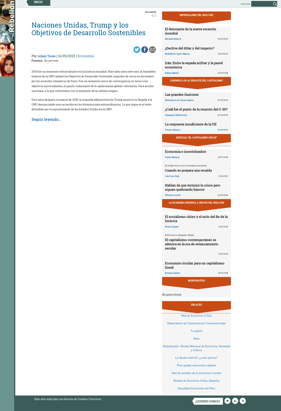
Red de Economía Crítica (196, 315)
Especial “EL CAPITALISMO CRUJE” (196, 137)
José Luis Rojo (172, 176)
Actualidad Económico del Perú (196, 388)
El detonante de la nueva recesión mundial (190, 31)
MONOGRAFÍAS (196, 280)
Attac (196, 338)
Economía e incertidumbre (185, 151)
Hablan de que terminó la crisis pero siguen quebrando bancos (192, 187)
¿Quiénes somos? (207, 401)
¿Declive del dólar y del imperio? (189, 48)
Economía (86, 56)
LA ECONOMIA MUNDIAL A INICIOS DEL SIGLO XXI (196, 202)
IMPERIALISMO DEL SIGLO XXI (196, 14)
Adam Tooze (47, 56)
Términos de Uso (112, 399)
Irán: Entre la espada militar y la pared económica (194, 65)
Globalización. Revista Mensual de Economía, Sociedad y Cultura (196, 348)
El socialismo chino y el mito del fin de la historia (196, 218)
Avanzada (245, 3)
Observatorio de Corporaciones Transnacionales (196, 323)
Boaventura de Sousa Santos (179, 100)
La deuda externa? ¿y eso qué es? (196, 358)
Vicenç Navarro (173, 129)
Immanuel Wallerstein (176, 115)
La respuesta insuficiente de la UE (191, 124)
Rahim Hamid (172, 72)
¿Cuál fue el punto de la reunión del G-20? (196, 109)
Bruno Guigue (172, 226)
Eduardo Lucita (172, 195)
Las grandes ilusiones (182, 94)
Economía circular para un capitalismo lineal (194, 265)
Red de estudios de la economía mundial (196, 373)
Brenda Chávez (172, 272)
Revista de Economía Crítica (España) (196, 380)
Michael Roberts (173, 38)
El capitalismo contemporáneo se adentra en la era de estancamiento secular (191, 244)
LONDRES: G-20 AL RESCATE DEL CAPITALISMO (196, 80)
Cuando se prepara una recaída (188, 170)
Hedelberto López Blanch (177, 53)
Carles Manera (172, 157)
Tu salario (196, 331)
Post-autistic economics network (196, 365)
